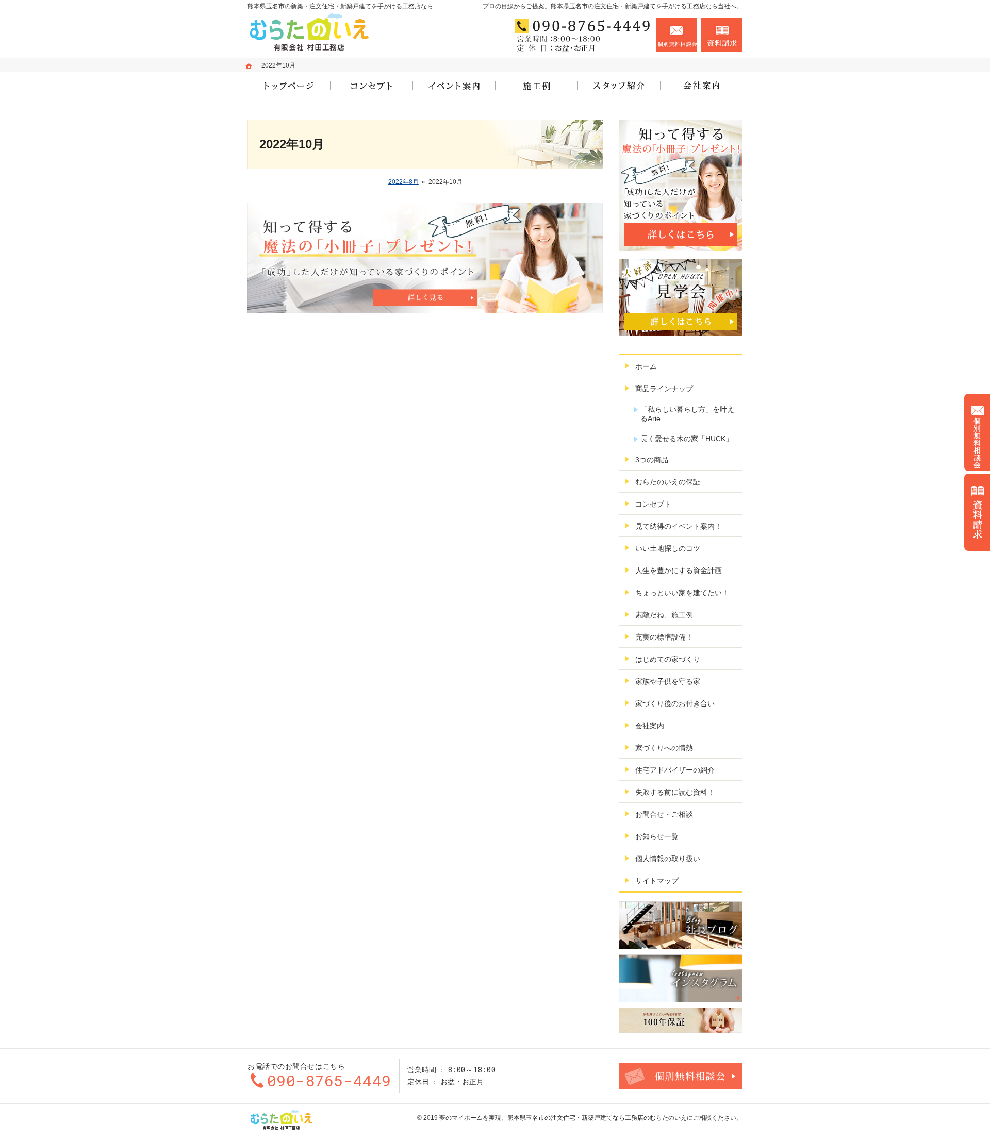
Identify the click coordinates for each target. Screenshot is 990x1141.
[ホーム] (249, 66)
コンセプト (653, 504)
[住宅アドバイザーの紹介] (619, 86)
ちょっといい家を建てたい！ (682, 593)
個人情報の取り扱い (667, 858)
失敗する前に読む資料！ (675, 792)
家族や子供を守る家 (667, 681)
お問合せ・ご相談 (664, 814)
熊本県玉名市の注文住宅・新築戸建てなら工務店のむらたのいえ (597, 1117)
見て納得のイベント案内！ (678, 526)
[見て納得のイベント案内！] (453, 86)
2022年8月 (403, 182)
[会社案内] (701, 86)
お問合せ (676, 35)
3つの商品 (651, 460)
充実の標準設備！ (664, 637)
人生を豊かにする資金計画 (678, 570)
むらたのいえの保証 (667, 482)
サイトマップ (657, 881)
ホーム (646, 366)
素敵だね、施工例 (664, 615)
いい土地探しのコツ (667, 548)
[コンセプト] (371, 86)
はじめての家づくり (667, 659)
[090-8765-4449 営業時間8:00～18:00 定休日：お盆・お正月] (579, 35)
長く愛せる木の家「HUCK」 (686, 438)
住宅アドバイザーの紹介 (675, 770)
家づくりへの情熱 (664, 748)
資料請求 (721, 35)
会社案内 (649, 725)
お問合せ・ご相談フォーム (680, 1076)
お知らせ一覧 (657, 836)
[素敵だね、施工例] (536, 86)
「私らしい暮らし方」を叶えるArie (687, 414)
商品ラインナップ (664, 388)
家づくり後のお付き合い (675, 703)
